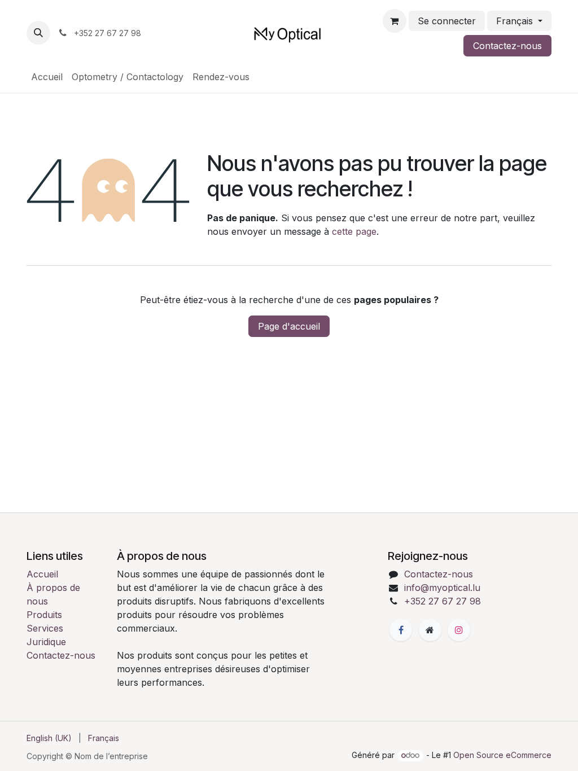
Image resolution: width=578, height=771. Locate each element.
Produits (44, 614)
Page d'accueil (289, 326)
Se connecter (447, 21)
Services (45, 628)
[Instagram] (459, 630)
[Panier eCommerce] (394, 21)
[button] (38, 33)
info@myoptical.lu (442, 587)
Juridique (46, 641)
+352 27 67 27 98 (442, 601)
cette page (354, 231)
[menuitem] (47, 76)
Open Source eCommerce (502, 755)
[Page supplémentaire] (430, 630)
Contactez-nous (507, 45)
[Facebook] (400, 630)
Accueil (42, 574)
